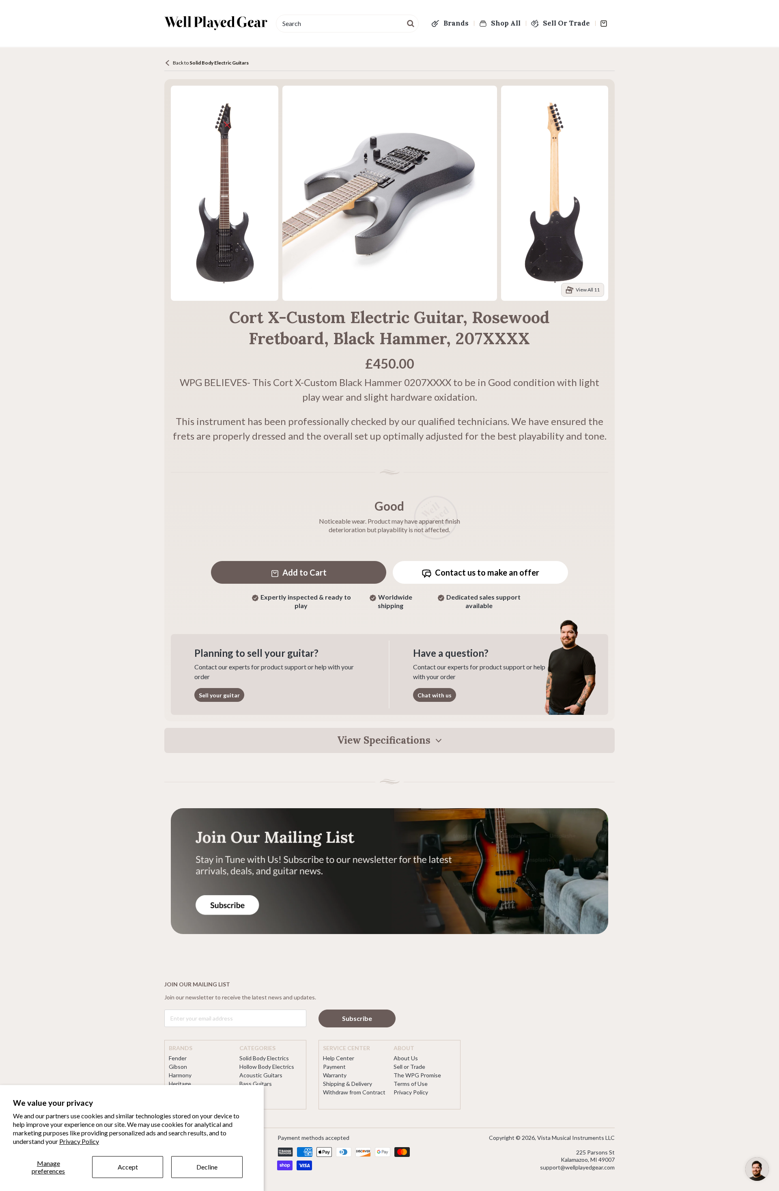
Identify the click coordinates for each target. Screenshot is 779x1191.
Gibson (178, 1066)
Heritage (180, 1083)
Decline (206, 1167)
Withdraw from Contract (354, 1092)
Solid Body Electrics (264, 1058)
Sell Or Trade (566, 23)
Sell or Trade (409, 1066)
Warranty (334, 1075)
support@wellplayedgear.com (577, 1167)
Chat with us (434, 695)
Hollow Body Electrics (266, 1066)
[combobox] (347, 23)
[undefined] (411, 23)
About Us (406, 1058)
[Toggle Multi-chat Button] (757, 1169)
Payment (334, 1066)
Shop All (506, 23)
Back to (211, 63)
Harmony (180, 1075)
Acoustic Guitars (260, 1075)
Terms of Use (411, 1083)
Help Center (338, 1058)
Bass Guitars (255, 1083)
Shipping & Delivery (347, 1083)
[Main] (216, 23)
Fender (178, 1058)
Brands (456, 23)
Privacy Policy (79, 1141)
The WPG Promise (417, 1075)
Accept (128, 1167)
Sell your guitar (219, 695)
